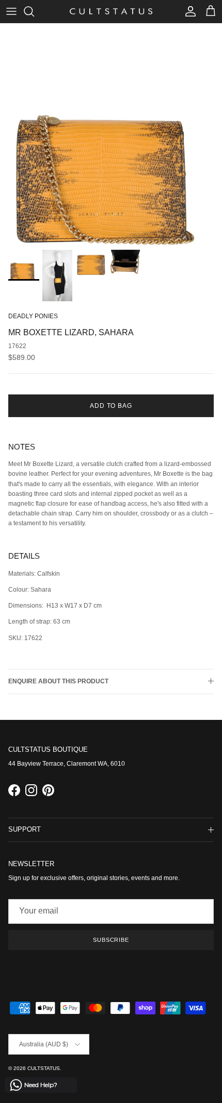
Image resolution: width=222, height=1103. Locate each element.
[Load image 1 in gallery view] (111, 134)
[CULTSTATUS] (111, 11)
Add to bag (111, 405)
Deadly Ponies (33, 316)
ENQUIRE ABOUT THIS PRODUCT (58, 681)
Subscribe (111, 940)
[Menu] (11, 11)
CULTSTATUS (43, 1068)
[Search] (34, 11)
